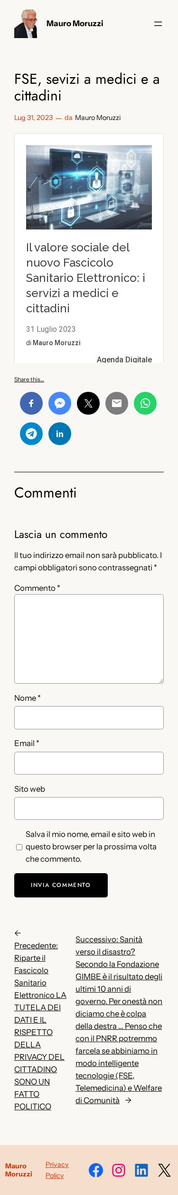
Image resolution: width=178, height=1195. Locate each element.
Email (26, 743)
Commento (37, 588)
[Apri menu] (158, 24)
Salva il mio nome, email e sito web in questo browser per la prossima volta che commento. (91, 846)
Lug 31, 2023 (33, 117)
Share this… (29, 379)
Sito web (29, 789)
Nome (27, 698)
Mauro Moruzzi (75, 23)
